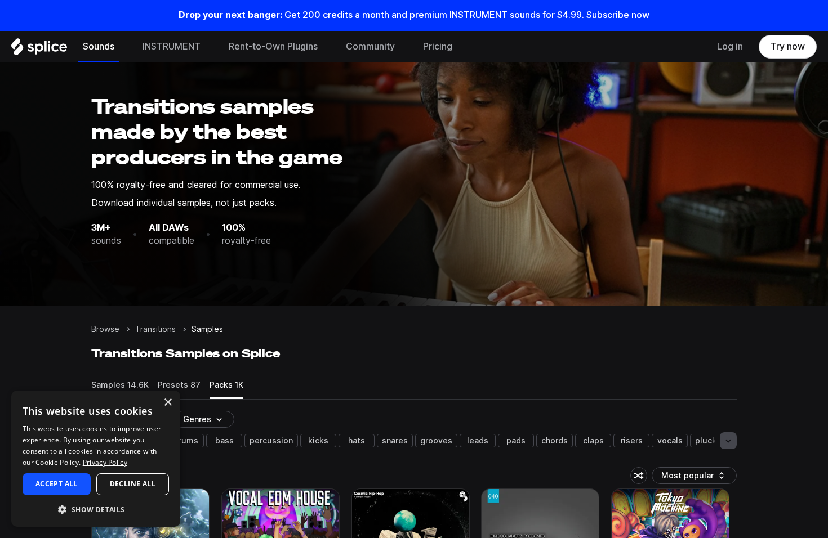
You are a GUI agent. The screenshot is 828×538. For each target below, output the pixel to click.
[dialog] (95, 459)
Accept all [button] (56, 483)
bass (224, 440)
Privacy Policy (105, 462)
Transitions (155, 329)
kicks (318, 440)
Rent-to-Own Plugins (273, 46)
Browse (105, 329)
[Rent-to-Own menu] (326, 47)
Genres (197, 419)
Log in (730, 46)
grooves (436, 440)
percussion (271, 440)
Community (370, 46)
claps (593, 440)
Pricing (437, 46)
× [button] (167, 402)
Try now (788, 46)
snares (395, 440)
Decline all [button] (132, 483)
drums (185, 440)
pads (516, 440)
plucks (708, 440)
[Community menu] (403, 47)
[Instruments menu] (209, 47)
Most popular (691, 477)
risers (632, 440)
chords (554, 440)
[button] (96, 509)
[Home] (39, 49)
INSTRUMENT (172, 46)
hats (356, 440)
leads (477, 440)
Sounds (98, 46)
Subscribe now (617, 15)
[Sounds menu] (123, 47)
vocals (670, 440)
